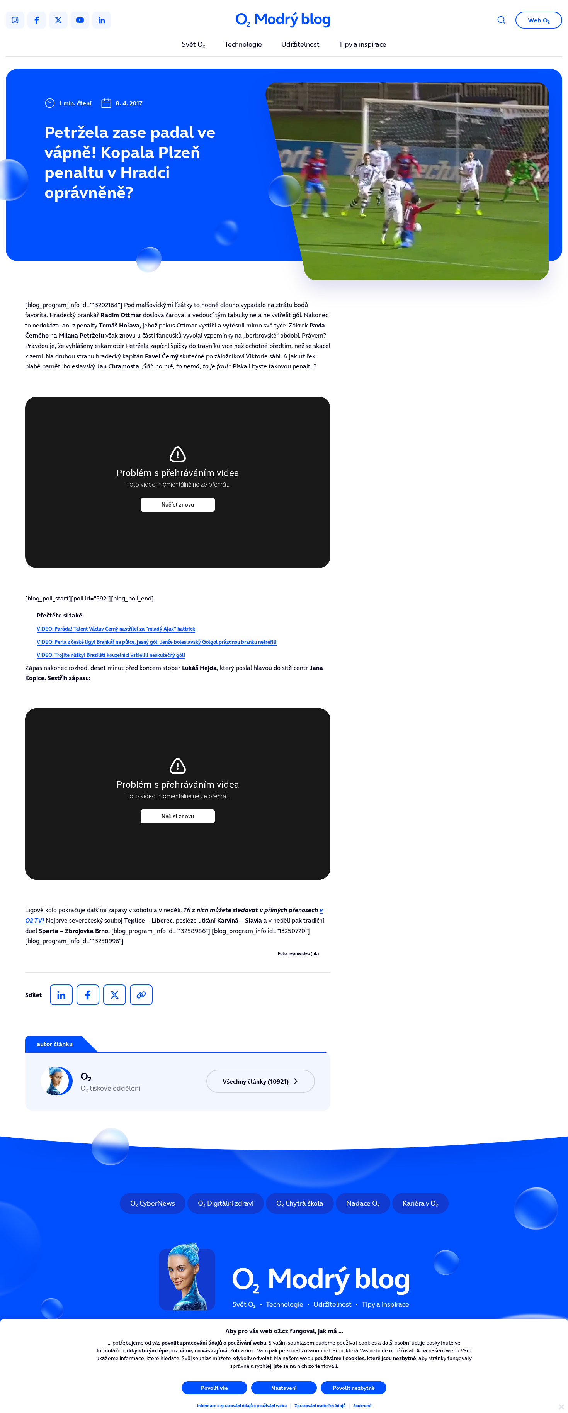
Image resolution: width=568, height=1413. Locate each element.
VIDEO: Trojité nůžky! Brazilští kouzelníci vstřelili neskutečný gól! (111, 655)
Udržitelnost (300, 45)
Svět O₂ (193, 45)
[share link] (141, 994)
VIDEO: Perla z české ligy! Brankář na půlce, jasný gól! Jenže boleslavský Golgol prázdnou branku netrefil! (157, 642)
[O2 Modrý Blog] (284, 20)
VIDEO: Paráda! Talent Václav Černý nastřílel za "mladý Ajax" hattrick (116, 629)
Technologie (243, 45)
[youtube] (80, 20)
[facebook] (36, 20)
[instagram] (15, 20)
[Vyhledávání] (501, 20)
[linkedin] (101, 20)
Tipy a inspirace (362, 45)
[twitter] (58, 20)
